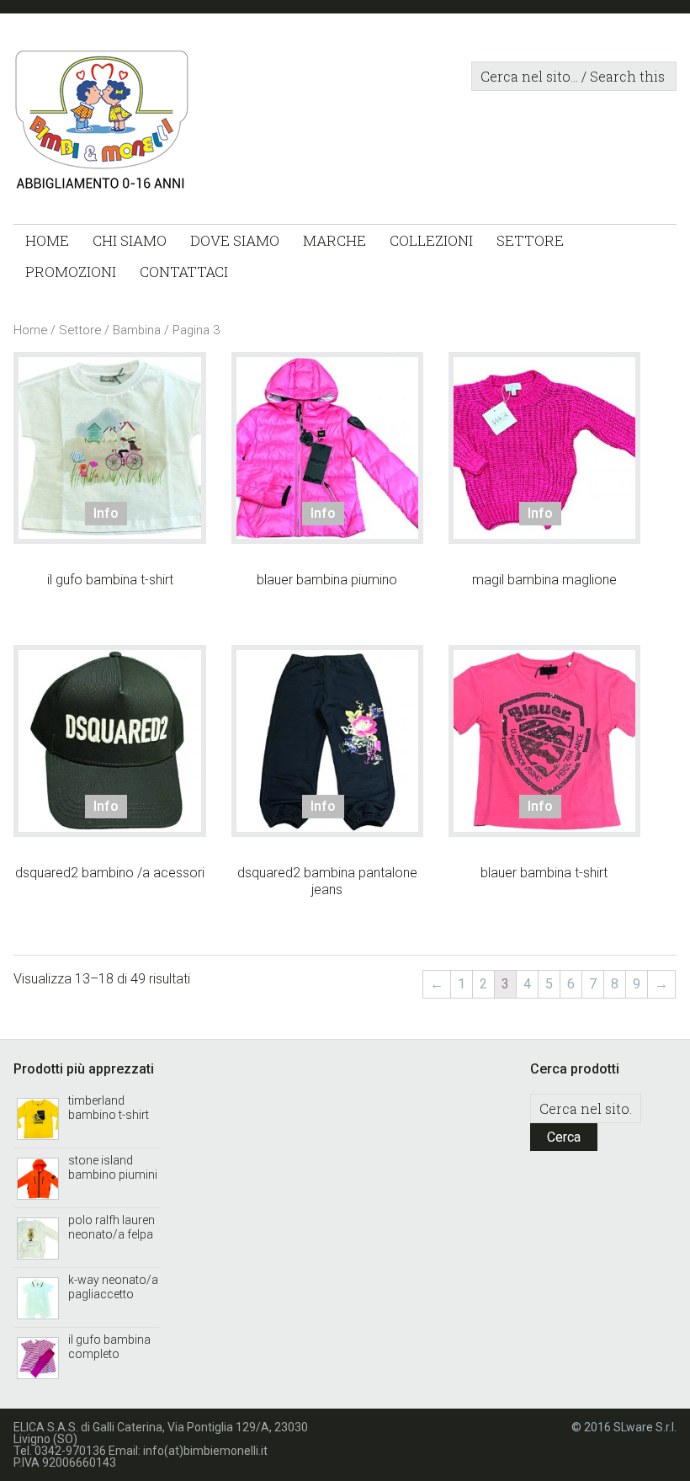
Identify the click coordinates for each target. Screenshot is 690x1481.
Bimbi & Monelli (132, 123)
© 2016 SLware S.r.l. (624, 1427)
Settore (80, 330)
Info (106, 513)
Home (30, 330)
